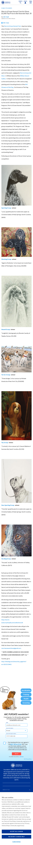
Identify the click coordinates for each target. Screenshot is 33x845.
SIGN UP (16, 753)
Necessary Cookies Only (16, 836)
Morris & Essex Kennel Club (12, 26)
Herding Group (6, 559)
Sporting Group (6, 208)
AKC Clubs (6, 23)
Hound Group (5, 329)
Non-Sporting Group (7, 505)
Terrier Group (5, 375)
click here (22, 756)
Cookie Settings (16, 841)
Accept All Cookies (16, 831)
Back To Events (7, 8)
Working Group (6, 259)
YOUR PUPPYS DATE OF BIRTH (11, 733)
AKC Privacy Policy (28, 759)
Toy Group (4, 442)
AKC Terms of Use (15, 744)
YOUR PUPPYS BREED (9, 728)
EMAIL (7, 722)
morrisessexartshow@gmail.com (11, 648)
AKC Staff (6, 17)
